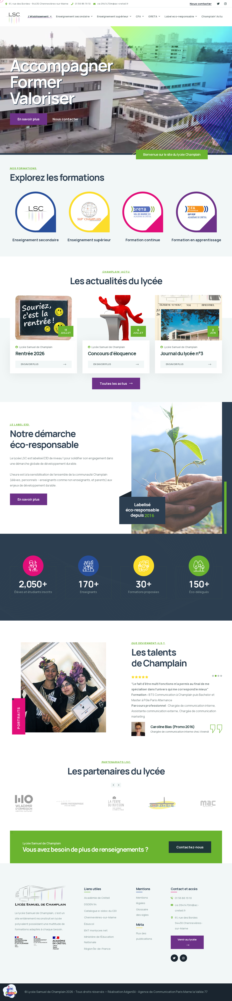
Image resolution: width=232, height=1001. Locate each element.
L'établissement (38, 16)
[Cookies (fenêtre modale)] (10, 991)
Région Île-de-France (97, 949)
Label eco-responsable (179, 16)
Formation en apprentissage (196, 239)
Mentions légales (142, 900)
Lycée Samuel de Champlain (35, 347)
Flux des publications (144, 936)
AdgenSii (130, 992)
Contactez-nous (190, 847)
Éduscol (89, 924)
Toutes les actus (114, 383)
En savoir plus (29, 119)
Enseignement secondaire (73, 16)
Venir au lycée (187, 939)
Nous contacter (201, 3)
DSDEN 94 (90, 904)
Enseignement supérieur (112, 16)
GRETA (152, 16)
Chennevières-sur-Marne (100, 917)
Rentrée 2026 (29, 353)
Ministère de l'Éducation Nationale (99, 939)
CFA (138, 16)
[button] (213, 676)
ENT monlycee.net (95, 930)
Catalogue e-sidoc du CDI (100, 911)
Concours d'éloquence (112, 353)
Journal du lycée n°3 (181, 353)
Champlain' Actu (212, 16)
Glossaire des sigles (142, 912)
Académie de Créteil (97, 898)
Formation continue (143, 239)
